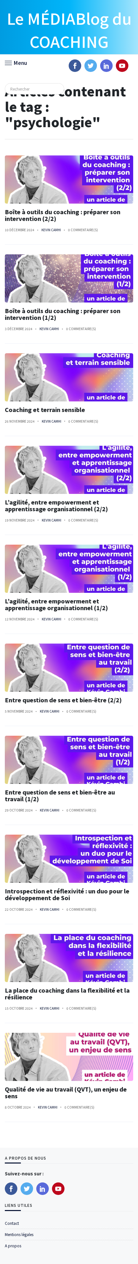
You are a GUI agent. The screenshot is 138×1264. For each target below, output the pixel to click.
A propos (13, 1245)
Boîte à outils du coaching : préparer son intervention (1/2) (62, 314)
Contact (12, 1223)
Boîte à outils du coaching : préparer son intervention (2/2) (62, 215)
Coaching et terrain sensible (45, 410)
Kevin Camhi (51, 229)
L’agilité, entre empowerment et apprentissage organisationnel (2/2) (56, 505)
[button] (16, 62)
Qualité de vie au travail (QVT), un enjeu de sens (66, 1092)
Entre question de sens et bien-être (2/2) (63, 700)
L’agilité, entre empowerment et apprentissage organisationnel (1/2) (56, 604)
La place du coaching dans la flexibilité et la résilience (67, 993)
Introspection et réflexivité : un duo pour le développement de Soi (67, 894)
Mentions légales (19, 1234)
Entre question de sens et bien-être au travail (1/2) (60, 795)
